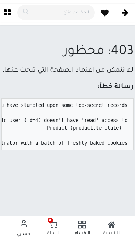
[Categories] (7, 12)
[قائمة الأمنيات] (105, 13)
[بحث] (26, 12)
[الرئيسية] (112, 224)
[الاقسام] (82, 224)
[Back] (125, 13)
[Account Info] (23, 224)
